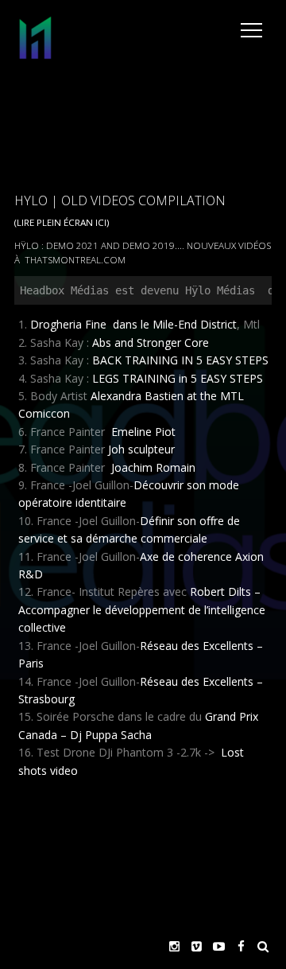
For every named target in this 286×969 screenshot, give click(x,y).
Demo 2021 (72, 245)
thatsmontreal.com (75, 260)
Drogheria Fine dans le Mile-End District (133, 324)
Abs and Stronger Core (150, 342)
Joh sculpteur (141, 449)
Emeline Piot (142, 431)
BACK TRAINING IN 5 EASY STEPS (180, 360)
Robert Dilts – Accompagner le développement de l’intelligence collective (141, 609)
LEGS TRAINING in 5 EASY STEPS (177, 378)
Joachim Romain (153, 467)
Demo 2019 (148, 245)
